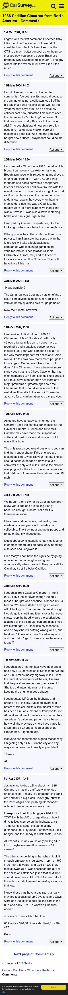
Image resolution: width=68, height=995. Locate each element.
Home (6, 970)
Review (47, 970)
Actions (54, 75)
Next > (28, 963)
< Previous (9, 963)
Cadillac (18, 970)
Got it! (53, 987)
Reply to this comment (18, 75)
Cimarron (33, 970)
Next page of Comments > (34, 954)
